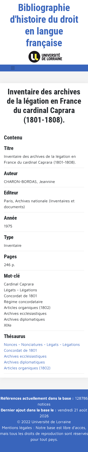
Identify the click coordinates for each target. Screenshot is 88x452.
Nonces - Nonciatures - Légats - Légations (42, 344)
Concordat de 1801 (20, 350)
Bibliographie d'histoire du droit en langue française (44, 25)
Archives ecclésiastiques (25, 356)
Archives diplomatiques (24, 362)
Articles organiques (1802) (27, 368)
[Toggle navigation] (12, 68)
